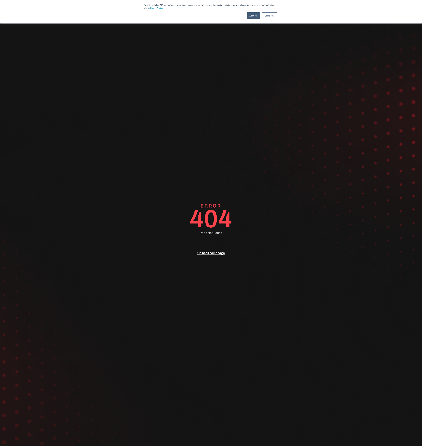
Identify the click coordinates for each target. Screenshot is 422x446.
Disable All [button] (269, 15)
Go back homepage (211, 253)
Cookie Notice (156, 7)
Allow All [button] (253, 15)
